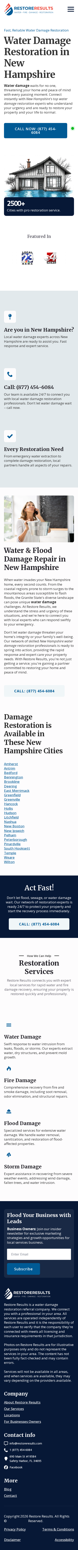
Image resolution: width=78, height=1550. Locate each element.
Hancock (11, 803)
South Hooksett (17, 848)
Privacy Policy (15, 1529)
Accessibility (64, 1540)
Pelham (10, 835)
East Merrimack (16, 790)
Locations (12, 1415)
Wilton (9, 861)
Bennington (13, 777)
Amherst (11, 764)
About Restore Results (22, 1402)
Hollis (8, 808)
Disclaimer (12, 1540)
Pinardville (12, 844)
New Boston (14, 826)
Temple (10, 853)
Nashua (10, 821)
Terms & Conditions (58, 1529)
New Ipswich (14, 830)
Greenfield (12, 795)
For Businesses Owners (22, 1421)
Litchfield (11, 817)
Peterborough (15, 839)
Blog (7, 1489)
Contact (10, 1495)
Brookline (12, 781)
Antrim (9, 768)
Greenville (12, 799)
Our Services (14, 1408)
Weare (9, 857)
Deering (10, 786)
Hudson (10, 813)
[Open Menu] (71, 9)
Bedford (10, 772)
